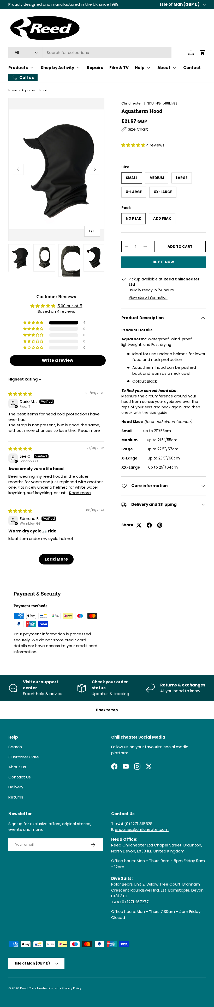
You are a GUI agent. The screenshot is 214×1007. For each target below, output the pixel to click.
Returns (15, 797)
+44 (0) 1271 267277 (130, 902)
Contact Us (19, 777)
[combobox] (89, 52)
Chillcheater (131, 103)
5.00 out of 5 (69, 306)
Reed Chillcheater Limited (39, 988)
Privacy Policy (71, 988)
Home (12, 90)
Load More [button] (56, 559)
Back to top (107, 710)
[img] (20, 394)
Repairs (95, 67)
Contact (192, 67)
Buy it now (163, 262)
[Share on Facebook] (149, 525)
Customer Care (23, 757)
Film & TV (119, 67)
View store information (148, 297)
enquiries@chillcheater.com (142, 829)
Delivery (15, 787)
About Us (17, 767)
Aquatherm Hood (34, 90)
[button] (202, 52)
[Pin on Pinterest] (159, 525)
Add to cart (180, 246)
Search (15, 747)
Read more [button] (89, 430)
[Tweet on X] (139, 525)
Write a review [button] (57, 360)
